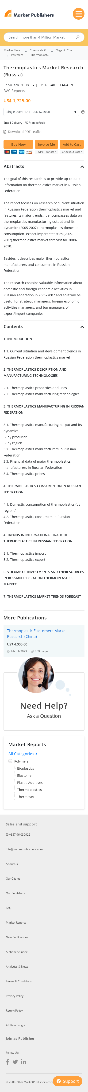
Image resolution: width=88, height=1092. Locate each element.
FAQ (8, 908)
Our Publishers (15, 893)
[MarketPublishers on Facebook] (7, 1063)
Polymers (21, 761)
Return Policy (14, 1011)
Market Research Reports (13, 50)
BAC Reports (14, 90)
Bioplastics (25, 768)
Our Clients (13, 879)
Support (70, 1081)
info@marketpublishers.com (24, 849)
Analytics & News (17, 967)
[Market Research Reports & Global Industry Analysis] (29, 13)
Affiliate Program (17, 1025)
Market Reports (16, 923)
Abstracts (14, 166)
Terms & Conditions (19, 981)
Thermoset (25, 796)
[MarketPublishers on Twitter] (15, 1063)
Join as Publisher (20, 1038)
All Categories (21, 753)
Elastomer (25, 775)
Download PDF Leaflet (25, 131)
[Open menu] (78, 14)
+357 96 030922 (19, 835)
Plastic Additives (30, 782)
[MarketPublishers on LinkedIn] (23, 1063)
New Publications (17, 937)
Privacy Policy (14, 996)
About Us (12, 864)
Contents (13, 326)
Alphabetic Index (16, 952)
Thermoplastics (29, 789)
